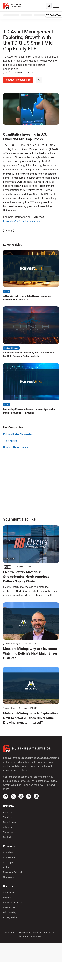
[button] (39, 80)
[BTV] (12, 6)
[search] (49, 6)
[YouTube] (28, 796)
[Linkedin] (36, 796)
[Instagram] (21, 796)
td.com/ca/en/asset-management (22, 221)
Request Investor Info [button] (18, 79)
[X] (13, 796)
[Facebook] (5, 796)
